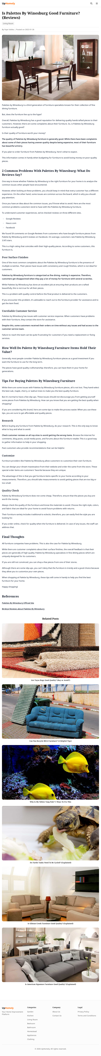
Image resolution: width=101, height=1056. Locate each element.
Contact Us (56, 1015)
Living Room (8, 23)
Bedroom (31, 1023)
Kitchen (30, 1015)
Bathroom (31, 1027)
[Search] (91, 3)
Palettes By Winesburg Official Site (18, 603)
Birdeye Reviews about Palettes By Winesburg (23, 609)
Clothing (30, 1039)
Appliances (31, 1035)
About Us (56, 1011)
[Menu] (97, 3)
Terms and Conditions (87, 1015)
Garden (30, 1011)
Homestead (32, 1031)
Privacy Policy (83, 1011)
